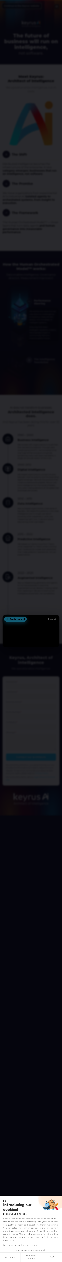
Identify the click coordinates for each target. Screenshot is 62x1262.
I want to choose (31, 1257)
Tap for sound (17, 619)
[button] (31, 631)
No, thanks (10, 1257)
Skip (50, 619)
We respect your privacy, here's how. (20, 1245)
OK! (52, 1257)
